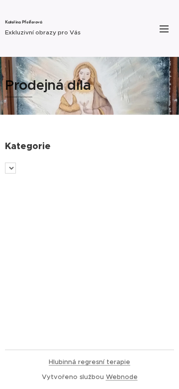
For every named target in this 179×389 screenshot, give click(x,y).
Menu (164, 28)
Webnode (122, 377)
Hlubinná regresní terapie (89, 362)
